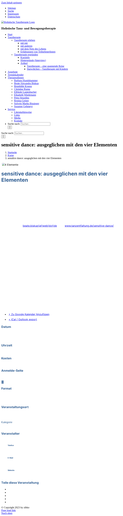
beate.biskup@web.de (19, 464)
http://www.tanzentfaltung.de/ (23, 476)
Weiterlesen (18, 376)
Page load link (8, 510)
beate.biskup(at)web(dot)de (40, 225)
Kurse (13, 427)
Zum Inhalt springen (11, 2)
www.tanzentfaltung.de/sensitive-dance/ (89, 225)
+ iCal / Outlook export (23, 319)
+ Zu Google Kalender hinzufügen (29, 314)
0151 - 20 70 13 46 (18, 451)
